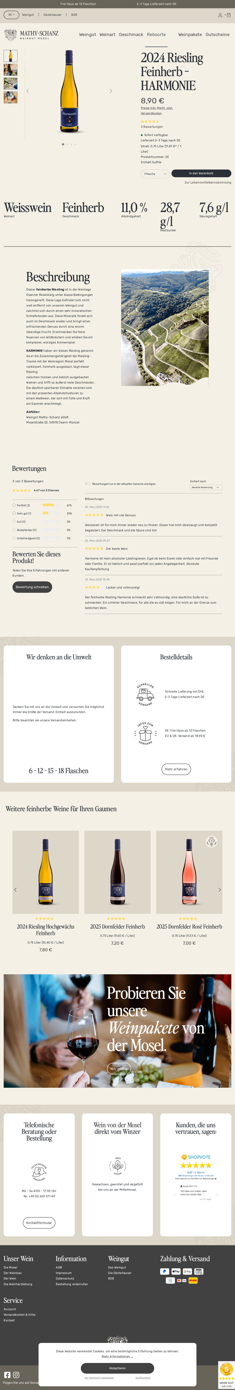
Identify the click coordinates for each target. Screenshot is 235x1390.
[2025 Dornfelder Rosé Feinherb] (189, 872)
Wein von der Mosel (117, 1124)
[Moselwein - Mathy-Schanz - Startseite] (31, 35)
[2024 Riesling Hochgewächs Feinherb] (45, 872)
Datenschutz (65, 1278)
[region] (117, 889)
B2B (74, 15)
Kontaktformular (39, 1223)
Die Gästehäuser (120, 1273)
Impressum (64, 1273)
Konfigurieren (143, 1377)
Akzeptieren (117, 1368)
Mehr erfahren (176, 769)
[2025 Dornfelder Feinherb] (117, 872)
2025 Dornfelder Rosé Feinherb (189, 926)
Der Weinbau (13, 1273)
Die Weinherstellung (18, 1284)
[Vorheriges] (27, 91)
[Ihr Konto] (222, 15)
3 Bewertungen (152, 127)
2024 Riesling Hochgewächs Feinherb (45, 929)
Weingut (28, 15)
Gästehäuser (53, 15)
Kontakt (9, 1320)
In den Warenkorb (201, 173)
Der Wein (10, 1278)
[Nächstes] (111, 91)
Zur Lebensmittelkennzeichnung (208, 182)
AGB (59, 1267)
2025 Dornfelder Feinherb (117, 926)
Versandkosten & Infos (20, 1314)
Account (10, 1309)
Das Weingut (117, 1267)
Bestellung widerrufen (72, 1284)
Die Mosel (10, 1267)
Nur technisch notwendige (99, 1377)
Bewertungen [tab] (29, 468)
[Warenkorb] (228, 15)
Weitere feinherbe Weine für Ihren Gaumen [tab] (61, 808)
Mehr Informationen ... (117, 1356)
